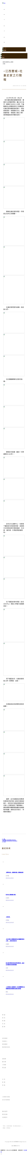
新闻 (12, 62)
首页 (4, 62)
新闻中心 (8, 62)
